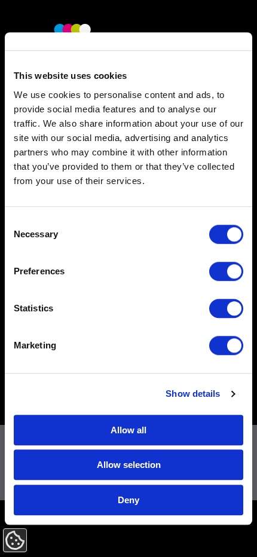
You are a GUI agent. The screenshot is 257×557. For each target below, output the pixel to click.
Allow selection (129, 465)
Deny (128, 500)
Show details (193, 393)
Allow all (128, 430)
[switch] (226, 271)
